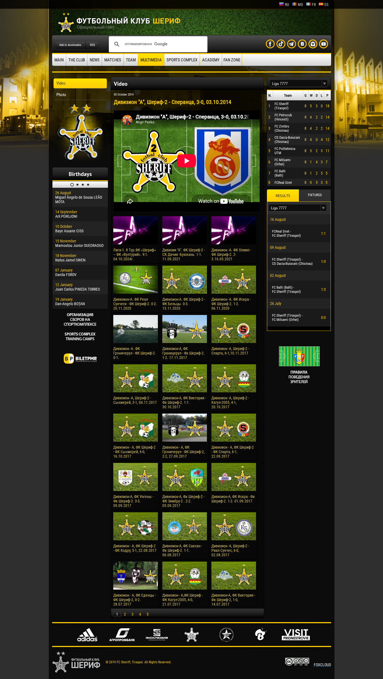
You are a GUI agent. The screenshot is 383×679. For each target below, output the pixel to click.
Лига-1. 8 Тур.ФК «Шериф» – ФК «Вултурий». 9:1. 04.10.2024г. (134, 254)
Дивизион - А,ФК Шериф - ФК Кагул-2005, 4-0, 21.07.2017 (182, 599)
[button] (325, 83)
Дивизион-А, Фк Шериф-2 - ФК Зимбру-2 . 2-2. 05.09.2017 (183, 501)
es (326, 4)
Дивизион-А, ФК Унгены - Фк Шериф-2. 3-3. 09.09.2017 (133, 501)
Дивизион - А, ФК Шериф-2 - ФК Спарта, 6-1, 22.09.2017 (232, 451)
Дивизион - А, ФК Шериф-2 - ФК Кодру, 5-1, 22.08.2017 (134, 548)
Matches (112, 59)
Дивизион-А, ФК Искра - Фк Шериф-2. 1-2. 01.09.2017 (233, 498)
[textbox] (296, 83)
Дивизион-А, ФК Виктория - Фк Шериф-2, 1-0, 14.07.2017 (233, 599)
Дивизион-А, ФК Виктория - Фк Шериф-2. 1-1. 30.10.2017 (184, 402)
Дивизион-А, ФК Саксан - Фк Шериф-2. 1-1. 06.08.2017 (182, 550)
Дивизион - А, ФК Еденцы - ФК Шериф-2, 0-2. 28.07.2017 (134, 599)
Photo (61, 94)
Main (59, 59)
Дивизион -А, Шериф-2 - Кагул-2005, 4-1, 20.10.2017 (230, 402)
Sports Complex (182, 59)
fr (314, 4)
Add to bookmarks (70, 45)
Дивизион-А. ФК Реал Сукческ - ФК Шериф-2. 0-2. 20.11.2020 (135, 303)
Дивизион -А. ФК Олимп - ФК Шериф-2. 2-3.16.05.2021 (231, 254)
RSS (92, 45)
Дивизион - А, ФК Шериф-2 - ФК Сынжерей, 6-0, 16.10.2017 (134, 451)
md (300, 4)
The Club (76, 59)
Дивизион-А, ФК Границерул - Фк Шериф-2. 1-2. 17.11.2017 (183, 353)
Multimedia (151, 59)
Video (61, 83)
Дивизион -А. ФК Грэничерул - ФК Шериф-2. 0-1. (134, 353)
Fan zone (231, 59)
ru (287, 4)
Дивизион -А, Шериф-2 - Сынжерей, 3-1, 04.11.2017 (135, 400)
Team (131, 59)
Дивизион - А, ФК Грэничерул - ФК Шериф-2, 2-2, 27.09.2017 (183, 451)
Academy (211, 59)
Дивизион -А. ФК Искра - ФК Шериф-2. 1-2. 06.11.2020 (231, 303)
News (95, 59)
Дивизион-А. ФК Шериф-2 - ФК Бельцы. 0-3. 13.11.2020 (183, 303)
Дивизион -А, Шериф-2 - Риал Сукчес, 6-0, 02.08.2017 (230, 550)
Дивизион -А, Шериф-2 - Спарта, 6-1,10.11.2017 (230, 350)
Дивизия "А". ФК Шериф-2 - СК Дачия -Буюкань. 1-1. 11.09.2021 (183, 254)
